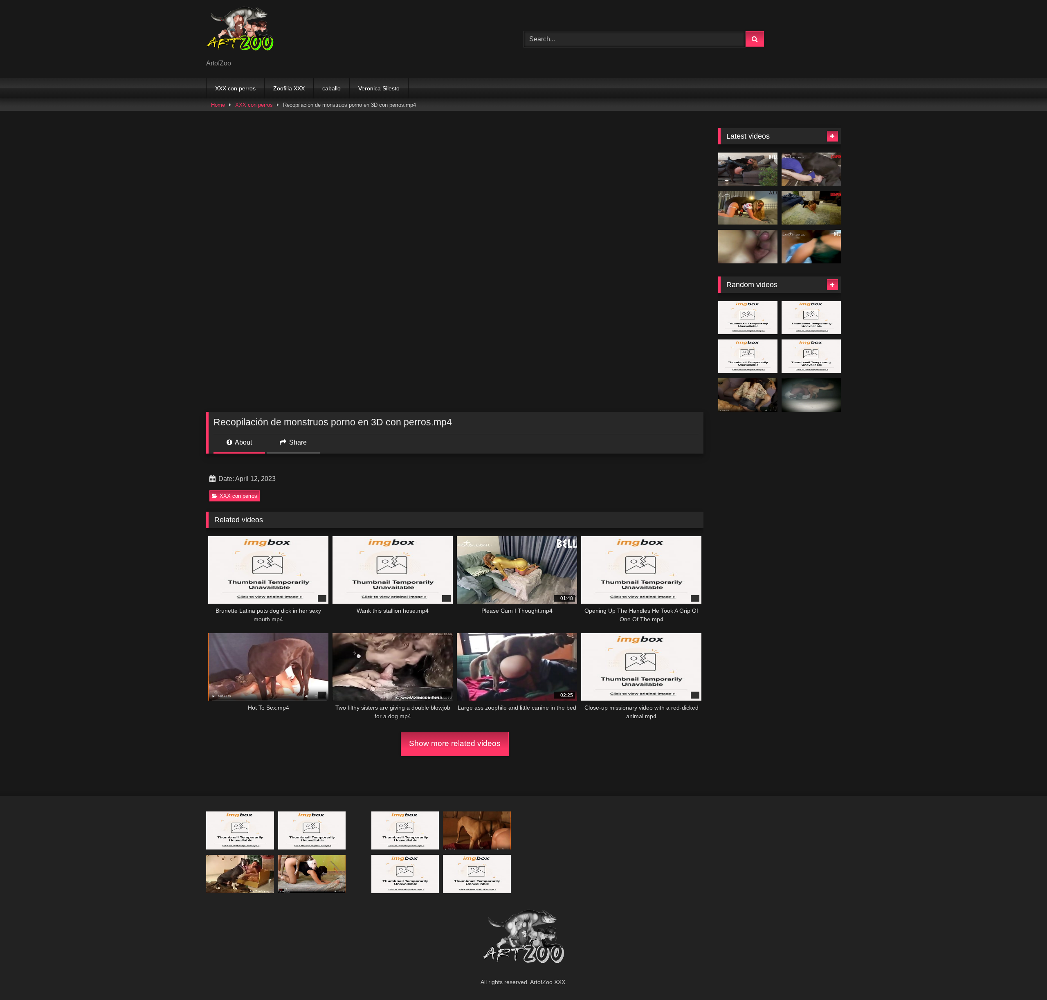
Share (297, 442)
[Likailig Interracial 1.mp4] (811, 318)
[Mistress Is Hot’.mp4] (811, 208)
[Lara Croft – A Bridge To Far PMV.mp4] (405, 874)
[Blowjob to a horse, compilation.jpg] (747, 318)
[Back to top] (1022, 976)
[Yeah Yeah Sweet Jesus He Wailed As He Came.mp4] (477, 830)
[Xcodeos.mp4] (747, 246)
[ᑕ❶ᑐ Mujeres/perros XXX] (240, 32)
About (243, 442)
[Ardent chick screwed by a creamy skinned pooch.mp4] (405, 830)
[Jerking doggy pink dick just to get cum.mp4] (477, 874)
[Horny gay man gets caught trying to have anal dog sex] (811, 395)
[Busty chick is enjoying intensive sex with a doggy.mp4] (747, 356)
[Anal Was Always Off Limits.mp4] (811, 169)
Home (218, 105)
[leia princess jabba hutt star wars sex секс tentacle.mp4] (811, 356)
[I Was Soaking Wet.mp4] (811, 246)
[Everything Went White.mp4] (747, 169)
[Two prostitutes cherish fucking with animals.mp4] (240, 830)
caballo (331, 88)
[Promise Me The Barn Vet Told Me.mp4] (312, 874)
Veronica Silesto (379, 88)
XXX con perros (235, 88)
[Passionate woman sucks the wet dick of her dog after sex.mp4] (240, 874)
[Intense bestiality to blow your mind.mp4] (312, 830)
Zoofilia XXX (289, 88)
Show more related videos (455, 743)
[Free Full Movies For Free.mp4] (747, 395)
